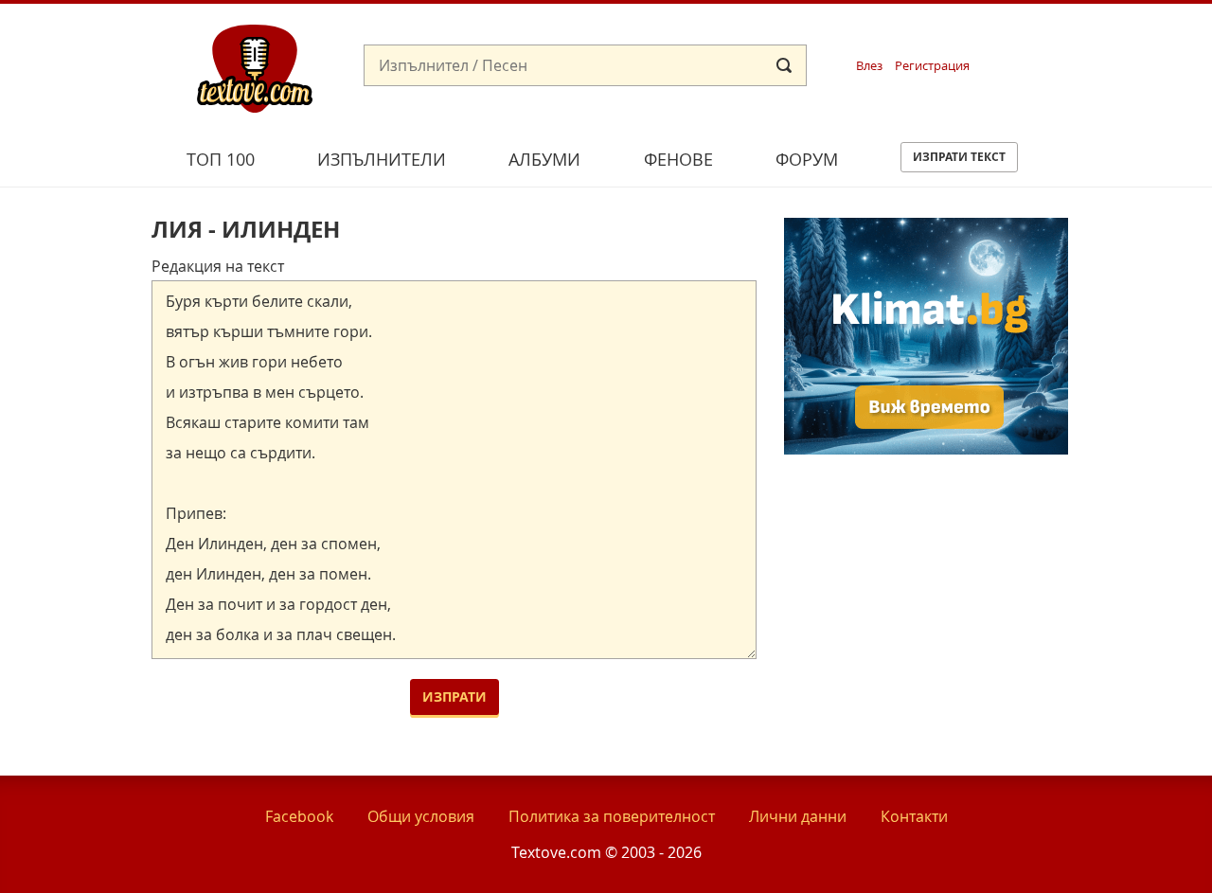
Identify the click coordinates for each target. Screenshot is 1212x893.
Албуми (544, 159)
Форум (806, 159)
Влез (869, 66)
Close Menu (1025, 34)
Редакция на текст (218, 266)
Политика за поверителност (611, 816)
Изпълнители (381, 159)
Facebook (299, 816)
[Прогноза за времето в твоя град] (926, 448)
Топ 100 (221, 159)
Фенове (678, 159)
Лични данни (798, 816)
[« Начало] (254, 67)
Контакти (914, 816)
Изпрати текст (959, 157)
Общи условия (420, 816)
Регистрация (932, 66)
